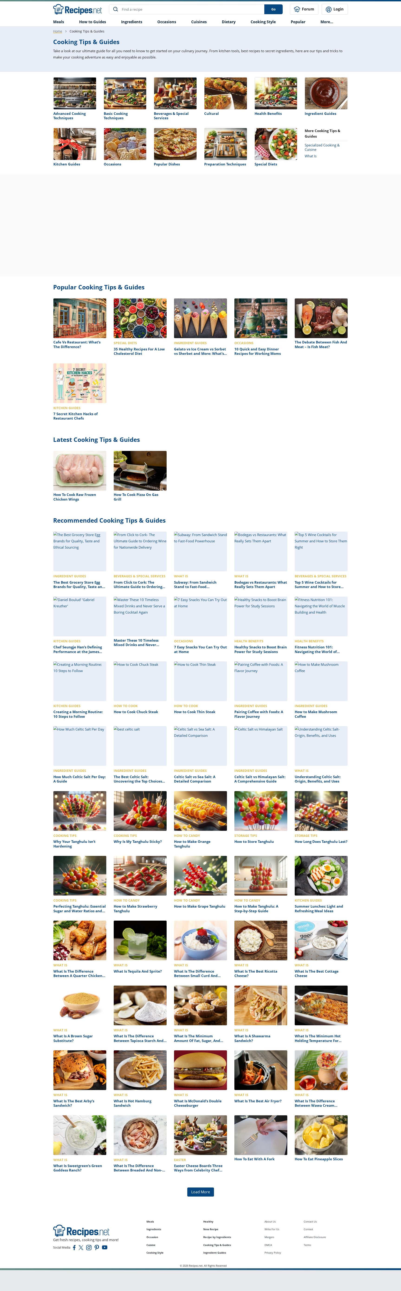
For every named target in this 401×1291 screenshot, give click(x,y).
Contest (308, 1229)
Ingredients (131, 21)
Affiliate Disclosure (315, 1237)
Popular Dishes (167, 164)
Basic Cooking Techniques (116, 115)
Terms (307, 1245)
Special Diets (266, 164)
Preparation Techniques (225, 164)
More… (326, 21)
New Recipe (210, 1229)
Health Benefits (268, 113)
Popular (298, 21)
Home (57, 31)
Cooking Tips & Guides (217, 1245)
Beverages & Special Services (171, 115)
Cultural (211, 113)
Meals (150, 1221)
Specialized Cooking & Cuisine (322, 147)
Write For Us (272, 1229)
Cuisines (199, 21)
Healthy (208, 1221)
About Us (270, 1221)
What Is (311, 156)
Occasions (166, 21)
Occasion (152, 1237)
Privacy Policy (273, 1252)
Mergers (269, 1237)
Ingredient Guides (320, 113)
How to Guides (92, 21)
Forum (307, 9)
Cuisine (150, 1245)
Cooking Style (155, 1252)
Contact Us (310, 1221)
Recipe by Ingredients (217, 1237)
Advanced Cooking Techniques (69, 115)
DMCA (268, 1245)
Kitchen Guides (66, 164)
